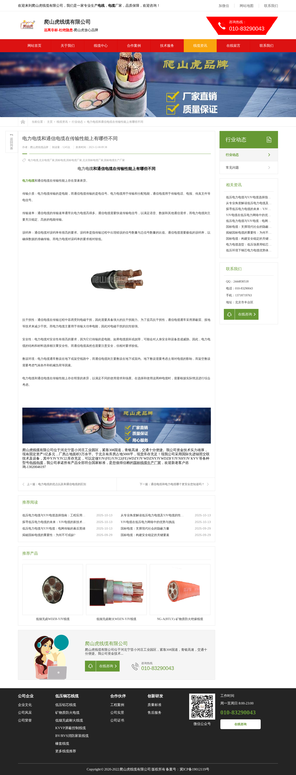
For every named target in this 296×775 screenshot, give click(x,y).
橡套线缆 (62, 743)
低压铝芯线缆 (65, 705)
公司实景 (117, 712)
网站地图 (247, 6)
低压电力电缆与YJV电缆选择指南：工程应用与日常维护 (55, 515)
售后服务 (154, 712)
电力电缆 (85, 168)
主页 (50, 121)
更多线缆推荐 (65, 751)
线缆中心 (101, 45)
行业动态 (77, 121)
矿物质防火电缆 (67, 712)
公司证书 (117, 720)
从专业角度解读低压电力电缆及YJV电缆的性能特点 (153, 515)
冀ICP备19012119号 (194, 769)
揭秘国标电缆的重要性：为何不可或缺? (48, 535)
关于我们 (68, 45)
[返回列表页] (11, 142)
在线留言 (233, 45)
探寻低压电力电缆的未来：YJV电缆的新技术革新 (55, 522)
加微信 (224, 6)
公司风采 (25, 712)
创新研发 (155, 696)
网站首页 (34, 45)
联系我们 (271, 6)
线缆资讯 (200, 45)
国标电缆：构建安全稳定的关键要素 (145, 535)
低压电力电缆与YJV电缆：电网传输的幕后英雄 (53, 528)
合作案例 (134, 45)
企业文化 (25, 705)
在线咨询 (240, 724)
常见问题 (232, 167)
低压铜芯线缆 (67, 696)
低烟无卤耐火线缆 (69, 720)
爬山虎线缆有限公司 (38, 450)
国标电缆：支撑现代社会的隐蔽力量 (145, 528)
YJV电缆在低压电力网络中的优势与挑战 (148, 522)
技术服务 (167, 45)
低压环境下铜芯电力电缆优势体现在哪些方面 (256, 250)
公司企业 (26, 696)
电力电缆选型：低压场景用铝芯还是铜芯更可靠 (258, 244)
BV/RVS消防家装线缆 (72, 736)
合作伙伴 (118, 696)
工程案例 (117, 705)
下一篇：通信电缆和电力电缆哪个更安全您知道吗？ (172, 484)
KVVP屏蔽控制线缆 (70, 728)
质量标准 (154, 705)
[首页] (23, 121)
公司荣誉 (25, 720)
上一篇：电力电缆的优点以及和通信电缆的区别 (56, 484)
